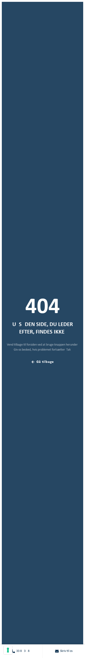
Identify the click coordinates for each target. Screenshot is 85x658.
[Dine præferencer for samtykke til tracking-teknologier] (8, 650)
